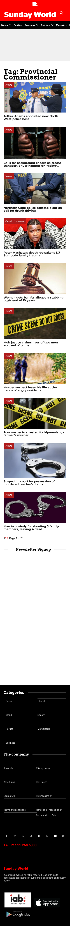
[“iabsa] (18, 907)
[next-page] (7, 538)
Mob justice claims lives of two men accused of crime (31, 344)
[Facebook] (7, 836)
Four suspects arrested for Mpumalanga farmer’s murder (34, 434)
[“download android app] (18, 918)
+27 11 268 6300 (23, 845)
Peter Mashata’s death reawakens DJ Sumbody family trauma (32, 254)
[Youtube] (55, 836)
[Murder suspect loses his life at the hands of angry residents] (35, 368)
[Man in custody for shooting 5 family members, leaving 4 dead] (35, 507)
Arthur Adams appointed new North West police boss (31, 117)
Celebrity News (14, 221)
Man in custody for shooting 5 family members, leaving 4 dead (31, 528)
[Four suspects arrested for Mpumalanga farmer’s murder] (35, 413)
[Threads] (63, 836)
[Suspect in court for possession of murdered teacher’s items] (35, 460)
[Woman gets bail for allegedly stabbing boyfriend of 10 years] (35, 278)
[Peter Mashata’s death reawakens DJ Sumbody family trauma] (35, 233)
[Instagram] (15, 836)
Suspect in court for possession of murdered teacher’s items (29, 483)
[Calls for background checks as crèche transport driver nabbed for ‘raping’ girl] (35, 143)
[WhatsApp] (47, 836)
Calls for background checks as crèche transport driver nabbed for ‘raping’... (33, 164)
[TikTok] (31, 836)
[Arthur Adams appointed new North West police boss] (35, 97)
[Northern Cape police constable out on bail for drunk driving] (35, 188)
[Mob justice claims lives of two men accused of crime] (35, 323)
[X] (39, 836)
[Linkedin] (23, 836)
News (8, 84)
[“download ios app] (46, 907)
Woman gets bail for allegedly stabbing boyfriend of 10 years (34, 299)
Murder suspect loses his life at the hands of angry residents (30, 389)
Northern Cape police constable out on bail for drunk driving (33, 209)
